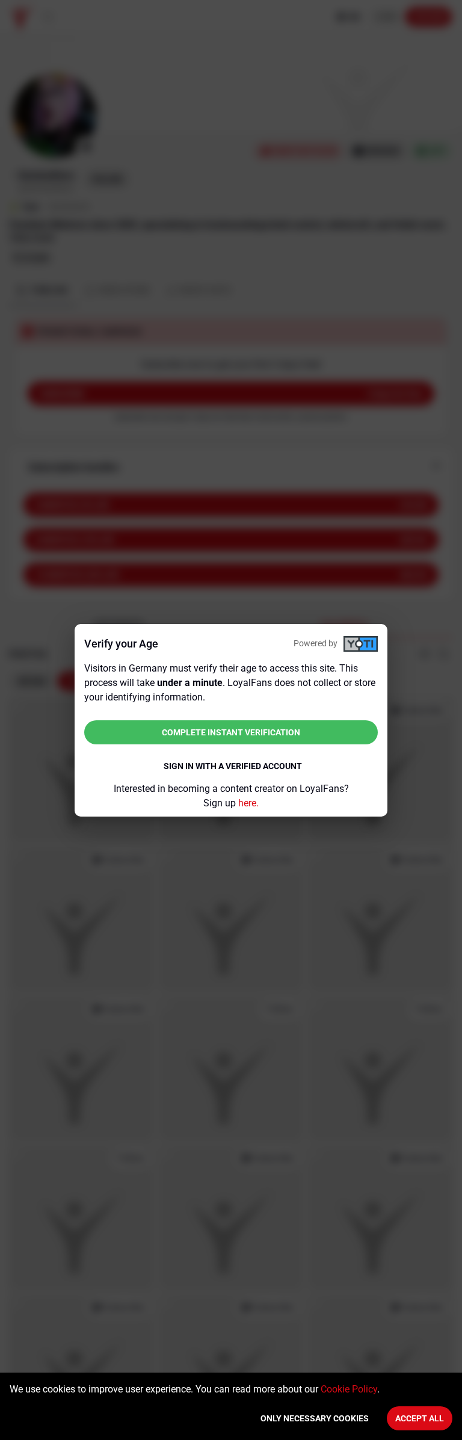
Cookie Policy (349, 1389)
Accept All (419, 1418)
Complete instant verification (231, 732)
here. (248, 803)
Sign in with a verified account (233, 766)
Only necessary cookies (314, 1418)
